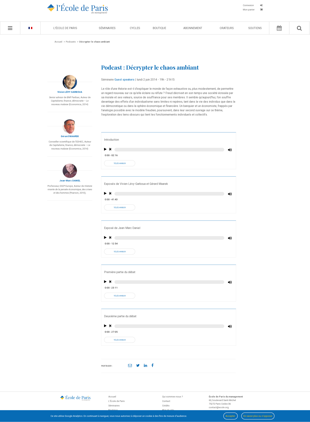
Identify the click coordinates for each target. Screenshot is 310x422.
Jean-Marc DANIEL (69, 180)
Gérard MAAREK (70, 136)
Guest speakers (124, 79)
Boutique (159, 28)
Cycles (135, 28)
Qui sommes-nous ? (172, 396)
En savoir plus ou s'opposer (257, 416)
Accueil (112, 396)
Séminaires (107, 28)
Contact (166, 401)
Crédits (166, 405)
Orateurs (227, 28)
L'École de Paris (65, 28)
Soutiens (255, 28)
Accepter (231, 416)
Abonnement (192, 28)
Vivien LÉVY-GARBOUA (69, 92)
